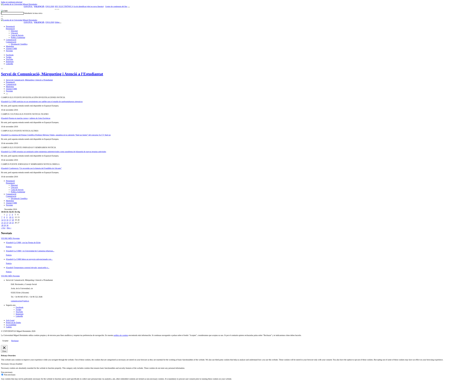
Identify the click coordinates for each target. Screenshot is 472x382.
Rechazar (15, 341)
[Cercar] (2, 16)
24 (10, 223)
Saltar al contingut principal (11, 2)
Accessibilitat (11, 325)
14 (2, 220)
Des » (9, 228)
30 (7, 225)
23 (7, 223)
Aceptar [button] (5, 341)
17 (10, 220)
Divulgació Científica (19, 44)
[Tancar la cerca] (2, 18)
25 (13, 223)
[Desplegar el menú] (58, 9)
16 (7, 220)
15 (5, 220)
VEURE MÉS (10, 238)
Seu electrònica (64, 6)
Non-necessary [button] (7, 372)
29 (5, 225)
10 (10, 217)
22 (5, 223)
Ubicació (14, 33)
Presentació (10, 26)
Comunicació (11, 40)
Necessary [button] (5, 364)
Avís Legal (10, 320)
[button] (10, 29)
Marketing (10, 46)
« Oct (3, 228)
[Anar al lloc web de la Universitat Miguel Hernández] (19, 4)
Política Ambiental (18, 37)
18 (13, 220)
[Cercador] (56, 9)
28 (2, 225)
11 (13, 217)
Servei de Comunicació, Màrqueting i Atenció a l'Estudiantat (52, 74)
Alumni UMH (11, 48)
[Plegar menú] (2, 68)
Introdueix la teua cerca (33, 13)
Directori (14, 31)
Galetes (9, 327)
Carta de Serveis (17, 35)
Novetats (9, 51)
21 (2, 223)
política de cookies (121, 335)
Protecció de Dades (13, 323)
